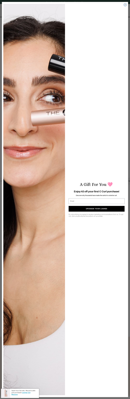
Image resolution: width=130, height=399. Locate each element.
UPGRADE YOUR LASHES (96, 209)
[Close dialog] (125, 4)
